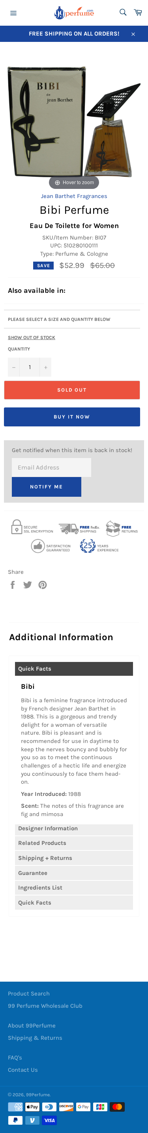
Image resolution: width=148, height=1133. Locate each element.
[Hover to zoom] (74, 121)
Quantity (19, 349)
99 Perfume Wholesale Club (45, 1005)
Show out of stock (31, 337)
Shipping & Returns (35, 1037)
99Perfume (38, 1094)
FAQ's (15, 1057)
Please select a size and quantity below (59, 319)
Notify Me (46, 487)
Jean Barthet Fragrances (74, 196)
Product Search (29, 993)
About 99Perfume (32, 1025)
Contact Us (23, 1069)
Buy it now (72, 417)
